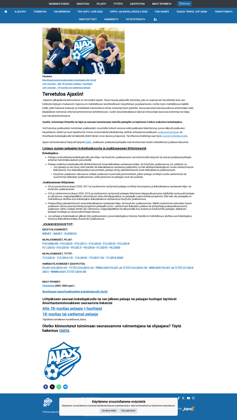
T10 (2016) (81, 257)
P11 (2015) (48, 247)
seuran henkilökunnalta (174, 136)
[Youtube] (187, 398)
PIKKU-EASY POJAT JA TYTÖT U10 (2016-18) (121, 267)
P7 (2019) (102, 247)
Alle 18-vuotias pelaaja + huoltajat (72, 308)
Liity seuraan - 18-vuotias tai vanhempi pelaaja (66, 87)
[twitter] (52, 386)
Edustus (83, 3)
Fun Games (162, 11)
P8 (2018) (89, 247)
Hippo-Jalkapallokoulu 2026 (128, 11)
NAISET (57, 233)
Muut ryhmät (161, 3)
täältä (88, 142)
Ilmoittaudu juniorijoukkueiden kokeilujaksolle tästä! (69, 80)
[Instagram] (192, 398)
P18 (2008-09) (50, 243)
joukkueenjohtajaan (168, 132)
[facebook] (45, 386)
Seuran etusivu (59, 3)
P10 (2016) (63, 247)
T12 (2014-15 (64, 257)
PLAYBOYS (70, 233)
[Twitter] (182, 398)
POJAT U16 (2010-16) (54, 267)
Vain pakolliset (128, 410)
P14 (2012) (95, 243)
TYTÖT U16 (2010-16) (81, 267)
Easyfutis (137, 3)
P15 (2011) (81, 243)
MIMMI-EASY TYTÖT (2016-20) (68, 271)
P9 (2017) (76, 247)
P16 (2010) (66, 243)
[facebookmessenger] (65, 386)
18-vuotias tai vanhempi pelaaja (70, 314)
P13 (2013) (109, 243)
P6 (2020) (115, 247)
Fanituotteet (88, 19)
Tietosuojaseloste (52, 411)
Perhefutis (48, 285)
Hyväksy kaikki (109, 410)
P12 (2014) (123, 243)
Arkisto (186, 3)
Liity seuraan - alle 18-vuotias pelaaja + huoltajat (67, 84)
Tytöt (118, 3)
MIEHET (46, 233)
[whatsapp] (58, 386)
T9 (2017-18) (96, 257)
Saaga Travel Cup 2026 (192, 11)
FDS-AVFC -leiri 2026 (90, 11)
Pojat (101, 3)
